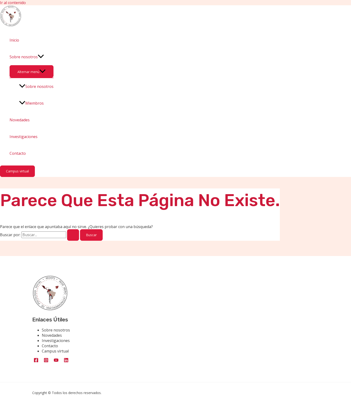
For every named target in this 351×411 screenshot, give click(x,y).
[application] (41, 56)
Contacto (18, 153)
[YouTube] (56, 361)
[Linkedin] (66, 361)
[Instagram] (46, 361)
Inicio (14, 40)
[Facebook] (36, 361)
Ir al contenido (13, 2)
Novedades (20, 120)
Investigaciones (23, 136)
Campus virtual (55, 351)
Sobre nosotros (24, 56)
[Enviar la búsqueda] (73, 235)
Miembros (34, 103)
